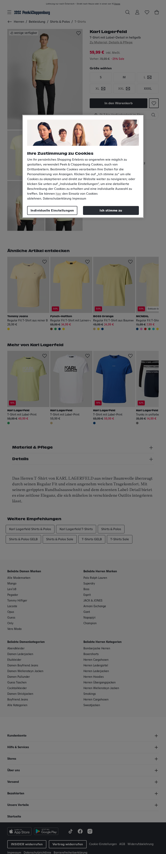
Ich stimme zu (111, 210)
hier (58, 193)
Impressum (79, 198)
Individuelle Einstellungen (52, 210)
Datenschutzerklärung (57, 198)
